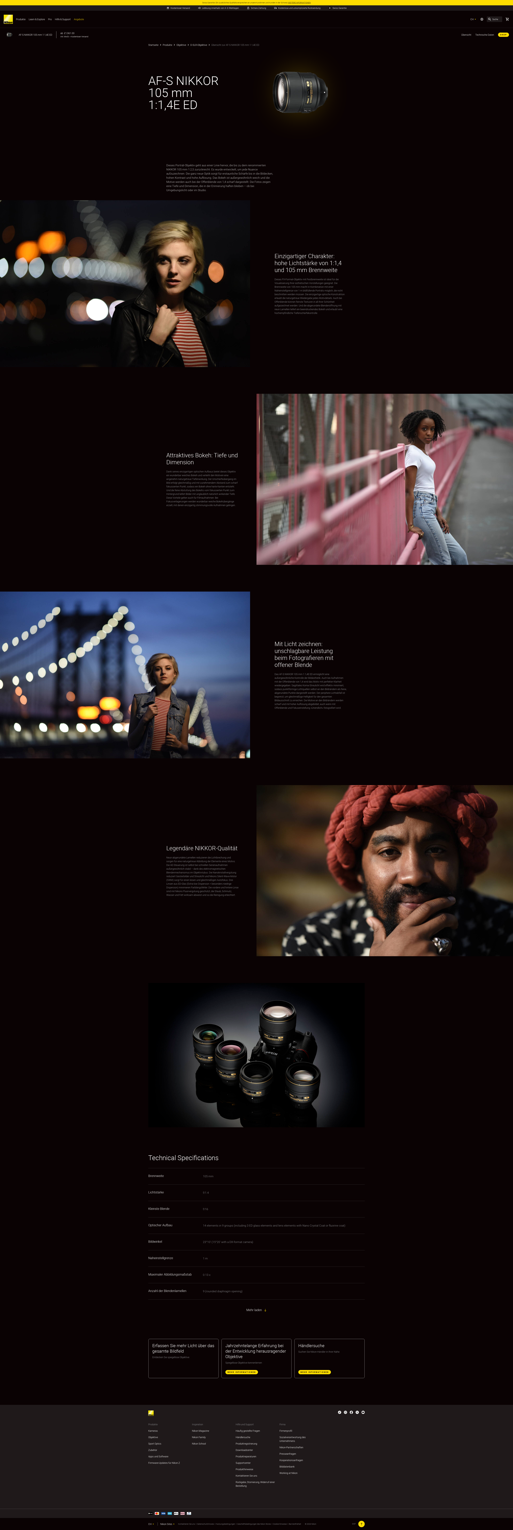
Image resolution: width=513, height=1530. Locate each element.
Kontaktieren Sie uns (186, 1524)
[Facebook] (351, 1412)
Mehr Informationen (242, 1372)
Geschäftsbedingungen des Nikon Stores (254, 1524)
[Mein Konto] (481, 19)
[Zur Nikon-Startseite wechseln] (8, 19)
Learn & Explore (37, 19)
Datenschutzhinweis (205, 1524)
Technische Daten (484, 34)
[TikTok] (339, 1412)
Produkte (21, 19)
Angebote (79, 19)
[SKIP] (361, 1524)
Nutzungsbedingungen (225, 1524)
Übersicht (466, 34)
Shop (503, 35)
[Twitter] (357, 1412)
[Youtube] (363, 1412)
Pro (50, 19)
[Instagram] (345, 1412)
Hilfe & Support (63, 19)
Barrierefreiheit (295, 1524)
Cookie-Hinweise (280, 1524)
